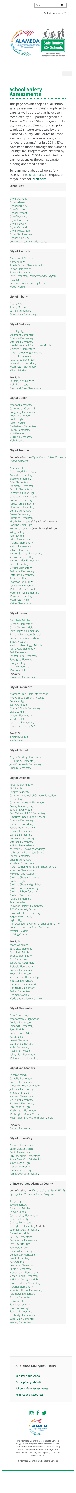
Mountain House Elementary (26, 1290)
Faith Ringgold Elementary (24, 631)
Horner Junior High (20, 528)
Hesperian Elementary (22, 1265)
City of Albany (17, 202)
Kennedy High (17, 535)
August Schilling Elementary (25, 757)
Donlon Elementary (20, 1022)
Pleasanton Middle (20, 1050)
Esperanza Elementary (22, 827)
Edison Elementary (20, 269)
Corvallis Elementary (21, 1078)
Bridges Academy (19, 792)
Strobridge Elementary (22, 1315)
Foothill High (17, 1029)
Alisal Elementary (19, 1015)
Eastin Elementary (20, 1152)
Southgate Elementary (22, 659)
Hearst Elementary (20, 1040)
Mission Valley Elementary (24, 560)
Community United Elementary (27, 802)
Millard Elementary (20, 550)
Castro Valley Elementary (24, 1215)
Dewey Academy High (22, 806)
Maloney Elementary (21, 542)
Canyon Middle (18, 1212)
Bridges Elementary (21, 955)
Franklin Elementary (21, 272)
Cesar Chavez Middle (21, 627)
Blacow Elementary (20, 478)
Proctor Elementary (21, 1297)
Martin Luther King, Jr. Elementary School (33, 866)
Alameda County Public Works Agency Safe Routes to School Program (37, 1192)
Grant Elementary (20, 1258)
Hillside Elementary (20, 1269)
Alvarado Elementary (21, 1145)
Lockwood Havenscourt (23, 984)
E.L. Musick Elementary (22, 761)
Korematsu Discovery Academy (27, 849)
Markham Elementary (22, 863)
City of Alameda (18, 198)
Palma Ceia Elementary (22, 648)
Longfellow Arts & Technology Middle (30, 345)
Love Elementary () (33, 276)
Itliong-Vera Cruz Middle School (27, 1159)
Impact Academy (19, 641)
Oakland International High (25, 888)
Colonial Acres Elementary (24, 1229)
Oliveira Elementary (21, 567)
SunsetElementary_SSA (22, 726)
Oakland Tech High (20, 895)
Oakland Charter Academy (24, 877)
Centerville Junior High (22, 493)
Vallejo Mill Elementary (22, 585)
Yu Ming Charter (19, 934)
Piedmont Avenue (20, 995)
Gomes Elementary (20, 510)
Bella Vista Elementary (22, 948)
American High (18, 468)
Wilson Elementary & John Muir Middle (31, 1117)
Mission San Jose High (22, 557)
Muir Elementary (19, 384)
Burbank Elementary (21, 624)
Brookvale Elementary (22, 485)
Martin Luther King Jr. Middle (26, 352)
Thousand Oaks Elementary (25, 388)
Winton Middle (18, 670)
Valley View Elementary (22, 1054)
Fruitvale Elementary (21, 966)
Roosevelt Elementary (22, 1103)
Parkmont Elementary (22, 571)
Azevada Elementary (21, 475)
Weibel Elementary (20, 603)
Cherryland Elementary (22, 1226)
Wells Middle (17, 440)
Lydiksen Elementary (21, 1043)
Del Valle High (17, 701)
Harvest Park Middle (21, 1033)
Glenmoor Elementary (22, 507)
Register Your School (28, 1376)
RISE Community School (23, 909)
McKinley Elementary (21, 1100)
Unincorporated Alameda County (28, 241)
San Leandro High (20, 1107)
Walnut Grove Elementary (24, 1058)
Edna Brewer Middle (21, 809)
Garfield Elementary (21, 834)
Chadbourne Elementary (23, 496)
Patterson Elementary (22, 575)
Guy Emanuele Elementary (25, 1156)
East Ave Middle (18, 704)
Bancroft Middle (19, 1075)
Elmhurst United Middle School (27, 816)
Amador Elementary (21, 405)
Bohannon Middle (20, 1208)
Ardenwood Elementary (23, 471)
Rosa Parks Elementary (22, 359)
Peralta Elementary (20, 898)
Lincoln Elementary (20, 768)
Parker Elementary (20, 991)
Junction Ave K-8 (19, 736)
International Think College (25, 977)
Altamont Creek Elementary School (29, 694)
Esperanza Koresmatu (22, 962)
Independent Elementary (24, 1272)
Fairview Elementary (21, 1251)
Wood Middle (17, 286)
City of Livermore (19, 220)
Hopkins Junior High (21, 525)
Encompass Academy (22, 824)
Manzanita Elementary (22, 987)
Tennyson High (18, 663)
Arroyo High (16, 1201)
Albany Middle (18, 307)
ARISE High (16, 788)
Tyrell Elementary (19, 666)
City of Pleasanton (20, 230)
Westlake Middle (19, 931)
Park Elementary (19, 652)
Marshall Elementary (21, 1286)
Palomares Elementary (22, 1293)
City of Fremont (18, 213)
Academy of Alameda (21, 258)
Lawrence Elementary (22, 722)
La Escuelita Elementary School (27, 852)
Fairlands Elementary (21, 1026)
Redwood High (18, 1301)
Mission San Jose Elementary (26, 553)
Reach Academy (18, 902)
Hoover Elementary (20, 973)
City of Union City (19, 238)
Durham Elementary (21, 500)
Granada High (17, 711)
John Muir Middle (19, 1092)
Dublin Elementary (20, 415)
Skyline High (16, 920)
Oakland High (17, 881)
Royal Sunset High (20, 1304)
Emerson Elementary (21, 338)
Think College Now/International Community (35, 923)
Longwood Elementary (22, 677)
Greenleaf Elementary (22, 838)
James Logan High (20, 1163)
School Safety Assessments (31, 1388)
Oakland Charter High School (26, 884)
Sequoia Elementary (21, 916)
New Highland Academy (23, 873)
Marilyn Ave (16, 740)
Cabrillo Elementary (21, 489)
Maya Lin (15, 279)
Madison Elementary (21, 1096)
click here (36, 175)
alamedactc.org (51, 1446)
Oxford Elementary (20, 356)
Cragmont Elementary (22, 334)
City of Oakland (18, 227)
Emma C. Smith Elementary (25, 708)
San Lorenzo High (20, 1308)
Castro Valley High (20, 1219)
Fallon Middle (17, 422)
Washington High (19, 599)
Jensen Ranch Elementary (24, 1276)
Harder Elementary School (24, 638)
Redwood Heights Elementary (26, 905)
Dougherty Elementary (22, 412)
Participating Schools (28, 1382)
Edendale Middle (19, 1247)
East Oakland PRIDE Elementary (27, 813)
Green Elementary (20, 430)
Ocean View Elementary (23, 314)
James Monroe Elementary (25, 1085)
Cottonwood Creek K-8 (22, 408)
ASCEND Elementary (21, 784)
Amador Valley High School (25, 1019)
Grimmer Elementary (21, 518)
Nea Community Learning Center (28, 283)
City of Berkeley (18, 206)
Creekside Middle (19, 1233)
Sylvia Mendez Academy (23, 363)
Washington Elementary (23, 366)
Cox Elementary (18, 959)
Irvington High (17, 532)
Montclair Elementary (22, 870)
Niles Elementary (19, 564)
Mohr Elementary (19, 1047)
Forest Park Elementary (23, 503)
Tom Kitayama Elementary (24, 1173)
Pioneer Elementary (21, 1166)
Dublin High (16, 419)
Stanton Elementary (21, 1311)
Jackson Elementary (21, 715)
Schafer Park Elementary (23, 655)
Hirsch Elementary (20, 521)
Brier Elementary (19, 482)
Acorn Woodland (19, 945)
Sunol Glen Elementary (22, 1318)
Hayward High (17, 1261)
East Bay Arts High (20, 1244)
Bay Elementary (18, 1204)
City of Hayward (18, 216)
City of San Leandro (21, 234)
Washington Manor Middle (25, 1114)
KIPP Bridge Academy (22, 845)
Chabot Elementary (20, 1222)
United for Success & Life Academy (29, 927)
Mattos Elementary (20, 546)
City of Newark (18, 223)
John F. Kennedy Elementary (25, 764)
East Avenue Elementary (23, 1240)
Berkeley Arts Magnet (22, 381)
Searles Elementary (20, 1170)
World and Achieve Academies (27, 998)
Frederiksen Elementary (23, 426)
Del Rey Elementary (21, 1236)
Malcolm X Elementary (22, 349)
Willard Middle (18, 370)
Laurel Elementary (20, 856)
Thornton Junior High (21, 582)
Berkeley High (17, 331)
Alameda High (17, 262)
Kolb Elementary (19, 433)
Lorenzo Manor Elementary (25, 1283)
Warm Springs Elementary (24, 592)
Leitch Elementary (20, 539)
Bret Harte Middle (20, 620)
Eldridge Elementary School (25, 634)
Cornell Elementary (20, 310)
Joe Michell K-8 (18, 719)
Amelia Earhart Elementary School (29, 265)
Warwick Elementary (21, 596)
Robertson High (18, 578)
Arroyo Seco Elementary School (27, 697)
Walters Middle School (22, 589)
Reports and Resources (29, 1394)
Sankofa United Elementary (25, 913)
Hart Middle (16, 1036)
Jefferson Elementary (21, 342)
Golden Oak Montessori (23, 1254)
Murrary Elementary (21, 437)
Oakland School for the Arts (25, 891)
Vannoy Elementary (21, 1322)
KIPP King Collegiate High (24, 1279)
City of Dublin (17, 209)
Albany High (16, 303)
